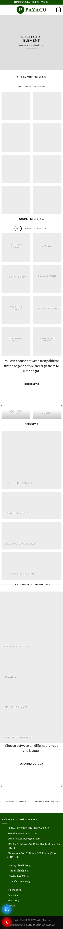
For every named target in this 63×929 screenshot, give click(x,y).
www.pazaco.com (27, 833)
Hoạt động (13, 900)
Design (27, 87)
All (19, 87)
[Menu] (4, 10)
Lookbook (39, 87)
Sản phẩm (13, 895)
